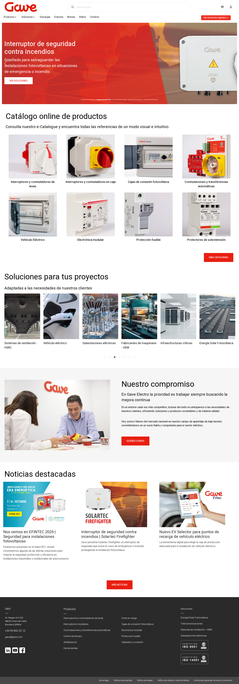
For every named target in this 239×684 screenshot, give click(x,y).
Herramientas (71, 648)
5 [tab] (124, 357)
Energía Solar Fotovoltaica (194, 617)
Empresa (58, 17)
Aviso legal (104, 680)
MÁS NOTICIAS (119, 585)
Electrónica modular (131, 630)
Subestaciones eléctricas (194, 635)
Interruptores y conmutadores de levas (83, 618)
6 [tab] (129, 357)
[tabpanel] (22, 321)
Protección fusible (130, 636)
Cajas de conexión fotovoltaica (137, 624)
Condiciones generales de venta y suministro (213, 680)
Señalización (70, 642)
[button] (88, 100)
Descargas (45, 17)
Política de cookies (145, 680)
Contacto (94, 17)
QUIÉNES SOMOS (135, 441)
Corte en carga (129, 618)
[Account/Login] (231, 7)
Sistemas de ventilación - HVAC (196, 629)
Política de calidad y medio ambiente (173, 680)
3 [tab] (114, 357)
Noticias (71, 17)
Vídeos (82, 17)
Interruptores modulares (76, 624)
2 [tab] (109, 357)
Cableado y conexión (132, 642)
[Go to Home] (20, 7)
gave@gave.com (13, 637)
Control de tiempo (73, 636)
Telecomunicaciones (192, 623)
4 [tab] (119, 357)
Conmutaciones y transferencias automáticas (87, 630)
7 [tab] (134, 357)
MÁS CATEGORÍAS (218, 257)
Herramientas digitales (215, 17)
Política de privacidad (123, 680)
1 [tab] (104, 357)
